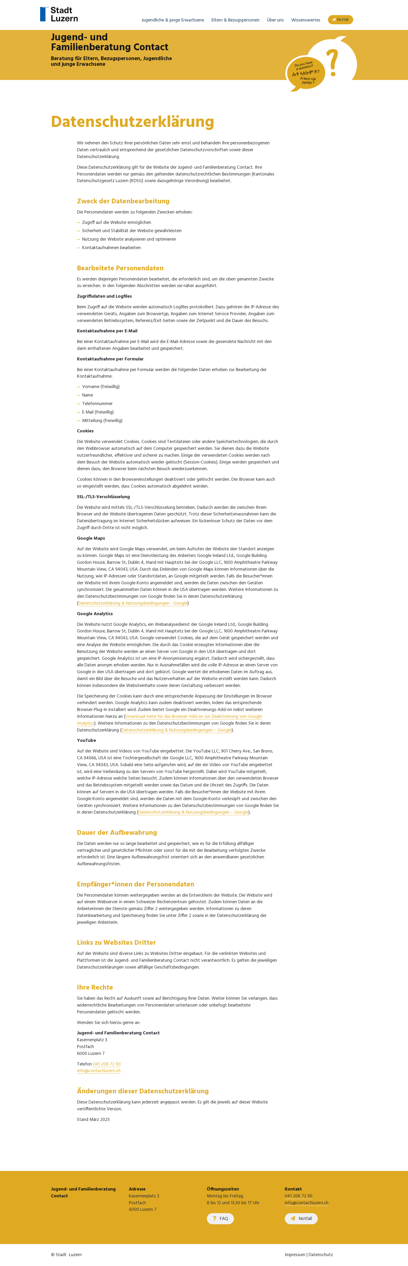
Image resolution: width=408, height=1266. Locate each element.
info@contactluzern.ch (99, 1070)
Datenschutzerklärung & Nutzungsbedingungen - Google (132, 603)
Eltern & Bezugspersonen (235, 20)
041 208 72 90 (107, 1064)
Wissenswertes (305, 20)
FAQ (224, 1218)
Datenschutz (321, 1254)
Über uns (275, 20)
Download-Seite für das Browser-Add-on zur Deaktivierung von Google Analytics (169, 720)
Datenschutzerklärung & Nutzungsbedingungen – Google (177, 730)
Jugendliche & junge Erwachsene (172, 20)
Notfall (342, 20)
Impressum (295, 1254)
